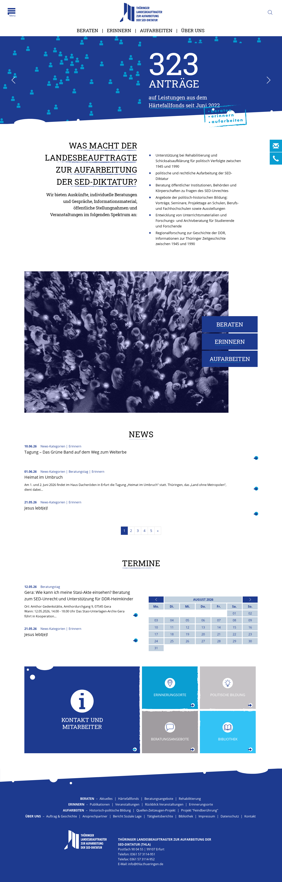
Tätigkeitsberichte (160, 816)
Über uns (192, 30)
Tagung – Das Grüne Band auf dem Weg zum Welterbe (75, 452)
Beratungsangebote (158, 799)
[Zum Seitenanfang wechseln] (270, 874)
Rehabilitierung (190, 799)
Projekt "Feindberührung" (199, 810)
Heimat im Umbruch (43, 477)
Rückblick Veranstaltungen (164, 804)
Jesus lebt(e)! (36, 508)
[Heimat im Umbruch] (256, 489)
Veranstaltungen (127, 804)
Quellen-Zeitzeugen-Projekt (156, 810)
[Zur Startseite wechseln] (141, 12)
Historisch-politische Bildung (110, 810)
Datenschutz (230, 816)
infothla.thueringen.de (145, 864)
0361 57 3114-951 (142, 854)
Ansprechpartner (94, 816)
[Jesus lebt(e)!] (256, 514)
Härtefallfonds (128, 799)
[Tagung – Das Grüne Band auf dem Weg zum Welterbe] (256, 458)
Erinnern (119, 30)
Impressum (207, 816)
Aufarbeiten (156, 30)
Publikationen (100, 804)
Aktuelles (106, 799)
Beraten (87, 30)
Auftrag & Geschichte (61, 816)
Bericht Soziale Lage (127, 816)
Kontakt (250, 816)
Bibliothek (186, 816)
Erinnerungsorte (201, 804)
